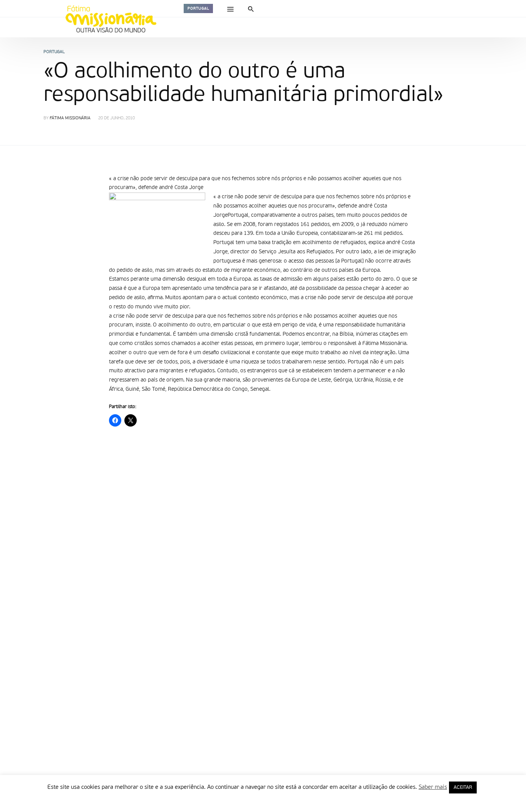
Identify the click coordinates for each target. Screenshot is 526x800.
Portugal (198, 8)
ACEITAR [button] (463, 787)
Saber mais (433, 787)
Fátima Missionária (70, 118)
